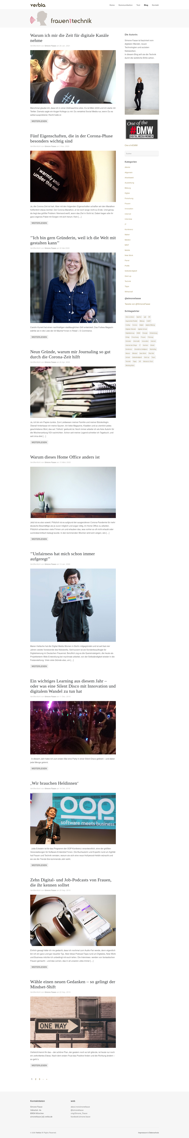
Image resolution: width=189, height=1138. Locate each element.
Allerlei (127, 167)
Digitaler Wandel (131, 329)
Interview (128, 219)
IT (125, 224)
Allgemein (129, 172)
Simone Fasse (50, 45)
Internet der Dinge (131, 345)
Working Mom (130, 365)
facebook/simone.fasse (80, 1116)
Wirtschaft (129, 291)
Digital (127, 193)
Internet (128, 214)
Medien (128, 239)
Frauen (127, 203)
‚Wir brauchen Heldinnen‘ (54, 783)
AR (149, 317)
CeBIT (149, 321)
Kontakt (155, 4)
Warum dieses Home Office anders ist (65, 457)
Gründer (128, 341)
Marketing (153, 349)
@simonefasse (77, 1110)
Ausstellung (129, 182)
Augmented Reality (131, 321)
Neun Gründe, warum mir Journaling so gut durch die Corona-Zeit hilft (70, 354)
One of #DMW (131, 145)
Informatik (136, 341)
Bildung (128, 188)
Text (138, 5)
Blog (146, 4)
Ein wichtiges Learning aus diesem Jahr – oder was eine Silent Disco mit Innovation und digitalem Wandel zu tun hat (73, 686)
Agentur (139, 317)
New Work (129, 255)
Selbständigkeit (131, 270)
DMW (138, 333)
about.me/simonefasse (80, 1106)
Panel (127, 260)
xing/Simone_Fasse (79, 1113)
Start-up (128, 276)
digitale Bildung (150, 325)
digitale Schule (142, 329)
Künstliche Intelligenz (140, 349)
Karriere (145, 345)
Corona (134, 325)
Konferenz (129, 229)
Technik (128, 281)
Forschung (129, 198)
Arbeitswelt (129, 177)
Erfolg (127, 337)
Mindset (134, 353)
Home (112, 5)
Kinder (152, 345)
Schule (128, 357)
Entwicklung (153, 333)
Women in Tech (148, 361)
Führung (150, 337)
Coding (128, 325)
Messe (128, 353)
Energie (145, 333)
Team (153, 357)
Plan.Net (151, 353)
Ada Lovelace (130, 317)
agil (145, 317)
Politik (127, 265)
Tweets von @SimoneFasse (137, 303)
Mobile (127, 250)
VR (140, 361)
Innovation (129, 208)
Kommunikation (126, 5)
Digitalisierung (130, 333)
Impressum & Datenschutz (148, 1132)
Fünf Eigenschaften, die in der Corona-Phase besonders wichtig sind (71, 138)
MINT (127, 245)
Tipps (127, 286)
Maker (127, 234)
